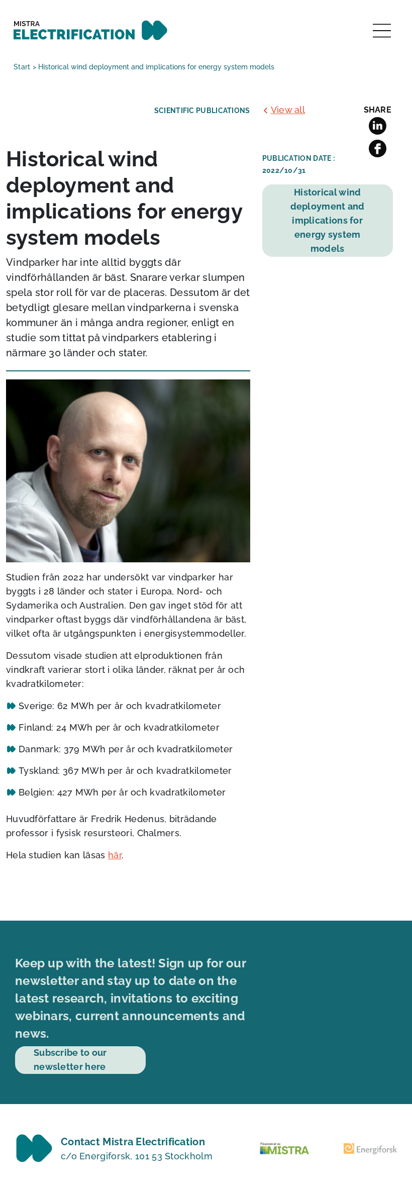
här (115, 855)
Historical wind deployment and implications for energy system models (327, 220)
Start (22, 67)
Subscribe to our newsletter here (70, 1059)
